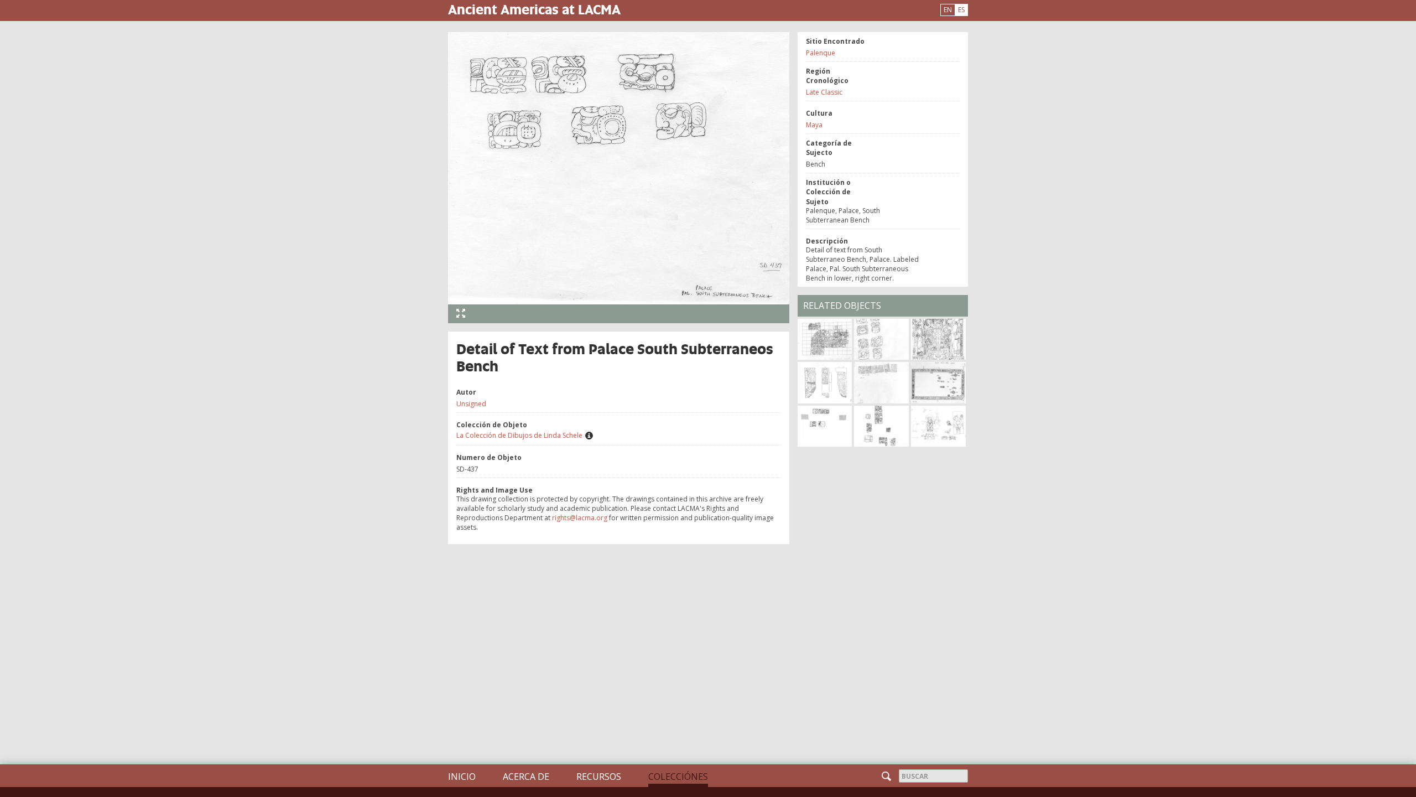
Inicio (462, 776)
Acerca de (526, 776)
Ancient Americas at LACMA (534, 9)
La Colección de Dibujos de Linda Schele (519, 435)
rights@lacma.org (579, 517)
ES (961, 9)
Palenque (820, 53)
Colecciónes (678, 776)
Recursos (598, 776)
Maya (814, 125)
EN (948, 9)
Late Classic (824, 92)
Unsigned (471, 403)
